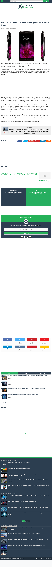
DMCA (23, 521)
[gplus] (41, 558)
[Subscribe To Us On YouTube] (30, 237)
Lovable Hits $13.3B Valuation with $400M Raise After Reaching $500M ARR (26, 545)
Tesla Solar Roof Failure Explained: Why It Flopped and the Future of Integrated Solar (28, 539)
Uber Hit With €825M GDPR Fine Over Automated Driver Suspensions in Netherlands (28, 495)
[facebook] (36, 558)
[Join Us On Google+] (27, 237)
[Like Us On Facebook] (22, 237)
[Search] (46, 1)
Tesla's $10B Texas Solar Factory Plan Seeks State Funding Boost (24, 533)
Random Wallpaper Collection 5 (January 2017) (19, 462)
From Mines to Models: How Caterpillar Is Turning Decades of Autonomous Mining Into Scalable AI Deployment (28, 375)
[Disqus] (26, 280)
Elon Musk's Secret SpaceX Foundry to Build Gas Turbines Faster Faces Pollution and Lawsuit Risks (26, 388)
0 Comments (13, 28)
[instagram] (43, 558)
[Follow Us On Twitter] (25, 237)
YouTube (26, 373)
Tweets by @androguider (26, 433)
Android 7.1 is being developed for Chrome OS (19, 468)
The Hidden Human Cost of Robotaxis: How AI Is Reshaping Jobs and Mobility (22, 382)
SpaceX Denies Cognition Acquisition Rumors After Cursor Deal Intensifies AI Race (28, 551)
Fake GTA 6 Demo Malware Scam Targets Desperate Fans (22, 501)
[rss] (50, 558)
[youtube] (48, 558)
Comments (42, 373)
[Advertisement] (26, 15)
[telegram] (46, 558)
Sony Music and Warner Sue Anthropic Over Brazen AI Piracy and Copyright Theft (23, 394)
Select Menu (2, 1)
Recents (9, 373)
